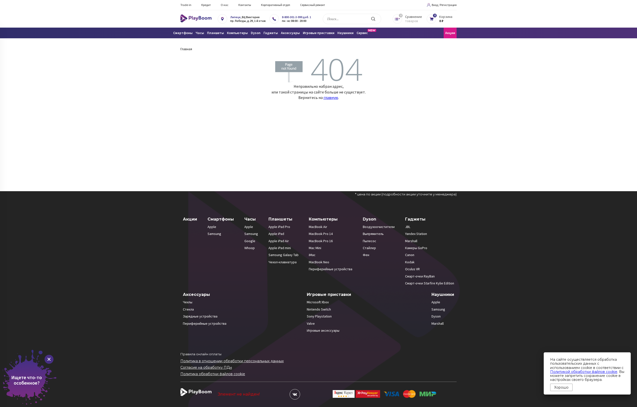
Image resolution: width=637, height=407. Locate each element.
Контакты (244, 5)
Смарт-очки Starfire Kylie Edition (429, 283)
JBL (407, 227)
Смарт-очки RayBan (420, 276)
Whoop (249, 248)
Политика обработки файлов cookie (212, 374)
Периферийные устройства (330, 269)
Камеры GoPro (416, 248)
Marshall (411, 241)
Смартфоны (221, 219)
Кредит (206, 5)
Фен (366, 255)
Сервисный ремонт (312, 5)
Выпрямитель (373, 233)
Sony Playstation (319, 316)
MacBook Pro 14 (321, 233)
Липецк (235, 17)
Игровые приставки (329, 294)
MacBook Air (318, 227)
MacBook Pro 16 (321, 241)
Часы (250, 219)
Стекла (188, 309)
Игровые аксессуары (323, 330)
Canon (409, 255)
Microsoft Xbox (318, 302)
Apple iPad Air (278, 241)
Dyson (369, 219)
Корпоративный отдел (275, 5)
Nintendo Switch (319, 309)
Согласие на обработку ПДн (206, 367)
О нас (224, 5)
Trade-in (185, 5)
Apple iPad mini (279, 248)
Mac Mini (315, 248)
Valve (311, 323)
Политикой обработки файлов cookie (583, 371)
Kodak (410, 262)
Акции (450, 33)
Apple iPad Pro (279, 227)
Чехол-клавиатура (282, 262)
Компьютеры (323, 219)
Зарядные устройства (200, 316)
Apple (212, 227)
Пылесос (369, 241)
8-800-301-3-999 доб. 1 (296, 17)
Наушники (442, 294)
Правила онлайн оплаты (200, 354)
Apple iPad (276, 233)
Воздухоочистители (379, 227)
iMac (312, 255)
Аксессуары (196, 294)
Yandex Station (416, 233)
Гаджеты (415, 219)
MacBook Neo (319, 262)
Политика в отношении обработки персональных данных (232, 361)
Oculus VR (412, 269)
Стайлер (369, 248)
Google (249, 241)
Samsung (214, 233)
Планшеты (280, 219)
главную (330, 97)
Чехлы (187, 302)
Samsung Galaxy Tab (283, 255)
